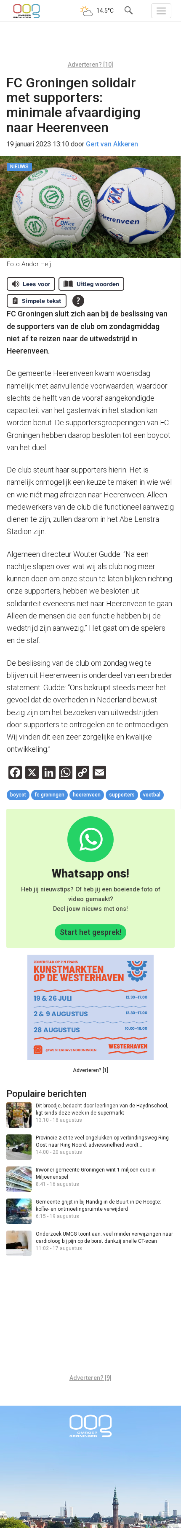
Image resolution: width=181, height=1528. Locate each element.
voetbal (151, 795)
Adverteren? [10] (90, 64)
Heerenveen (87, 795)
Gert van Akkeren (112, 144)
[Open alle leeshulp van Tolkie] (78, 301)
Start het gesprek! (90, 932)
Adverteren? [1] (90, 1070)
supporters (122, 795)
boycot (18, 795)
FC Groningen (49, 795)
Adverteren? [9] (90, 1377)
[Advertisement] (90, 44)
